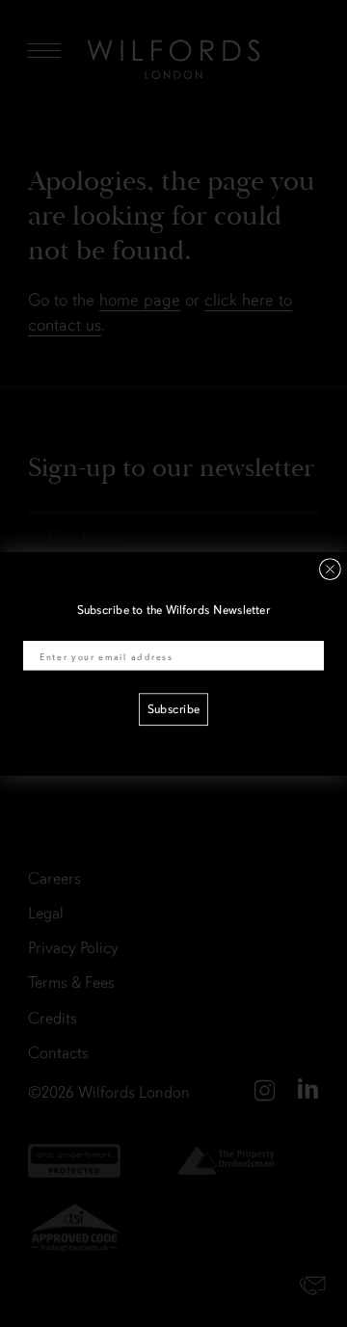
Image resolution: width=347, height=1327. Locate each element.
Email (37, 629)
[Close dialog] (330, 569)
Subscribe (173, 709)
